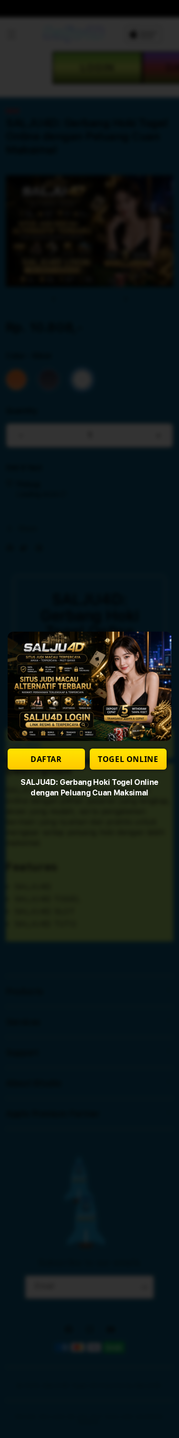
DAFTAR (46, 759)
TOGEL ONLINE (128, 759)
